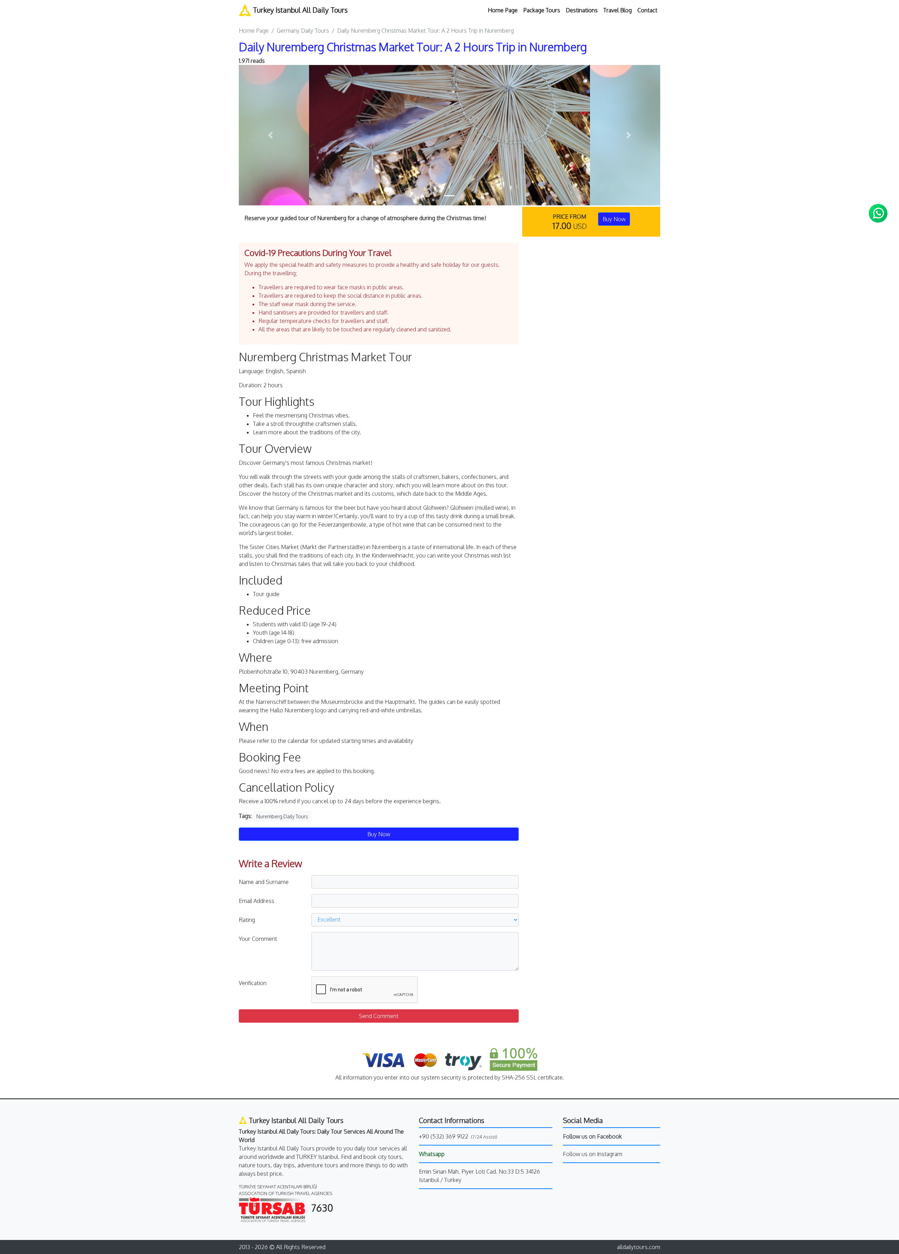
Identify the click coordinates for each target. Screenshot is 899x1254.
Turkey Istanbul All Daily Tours (299, 9)
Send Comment (379, 1015)
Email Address (256, 900)
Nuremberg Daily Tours (282, 816)
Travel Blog (617, 10)
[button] (270, 135)
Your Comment (258, 938)
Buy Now (614, 219)
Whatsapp (432, 1153)
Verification (253, 982)
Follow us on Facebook (592, 1136)
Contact (647, 10)
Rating (247, 919)
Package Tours (541, 10)
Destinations (582, 10)
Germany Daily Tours (303, 30)
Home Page (503, 10)
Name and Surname (264, 881)
